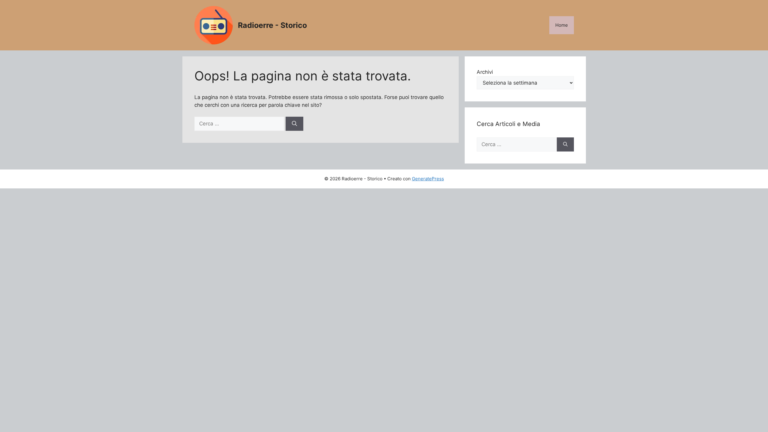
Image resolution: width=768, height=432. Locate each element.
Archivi (485, 72)
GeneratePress (428, 179)
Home (561, 25)
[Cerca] (294, 124)
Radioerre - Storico (272, 25)
